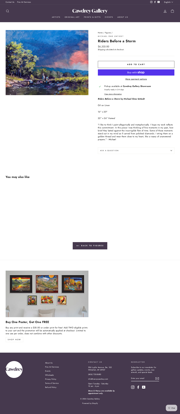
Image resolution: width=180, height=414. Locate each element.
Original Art (72, 17)
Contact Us (10, 2)
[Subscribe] (157, 378)
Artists (56, 17)
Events (109, 17)
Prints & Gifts (92, 17)
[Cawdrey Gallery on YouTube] (143, 387)
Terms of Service (52, 383)
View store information (113, 94)
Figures (108, 32)
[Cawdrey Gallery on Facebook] (138, 387)
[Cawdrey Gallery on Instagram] (132, 387)
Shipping (101, 49)
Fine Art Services (24, 2)
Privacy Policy (50, 379)
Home (100, 32)
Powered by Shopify (90, 403)
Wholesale (49, 375)
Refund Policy (50, 387)
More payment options (136, 79)
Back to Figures (92, 245)
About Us (122, 17)
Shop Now (14, 339)
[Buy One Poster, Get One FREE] (47, 294)
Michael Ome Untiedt (111, 36)
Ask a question (109, 150)
